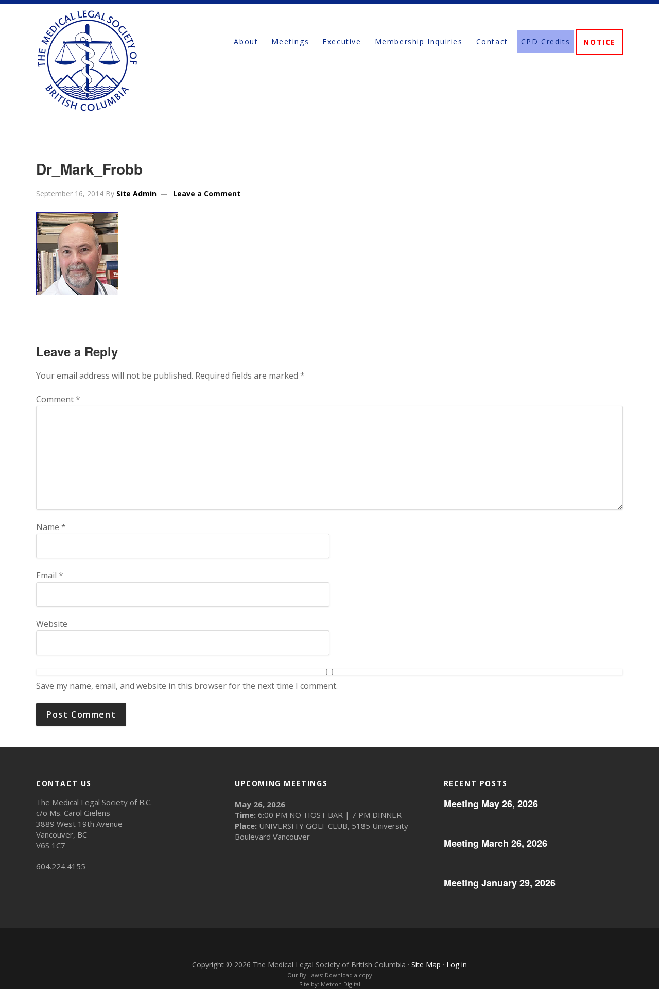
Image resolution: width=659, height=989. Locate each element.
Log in (456, 964)
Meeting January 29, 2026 (500, 883)
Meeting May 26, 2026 (491, 803)
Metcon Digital (340, 984)
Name (51, 527)
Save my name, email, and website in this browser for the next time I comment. (187, 685)
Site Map (426, 964)
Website (51, 623)
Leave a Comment (206, 193)
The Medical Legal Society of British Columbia (128, 60)
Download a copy (348, 975)
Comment (58, 399)
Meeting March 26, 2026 (495, 843)
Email (49, 575)
